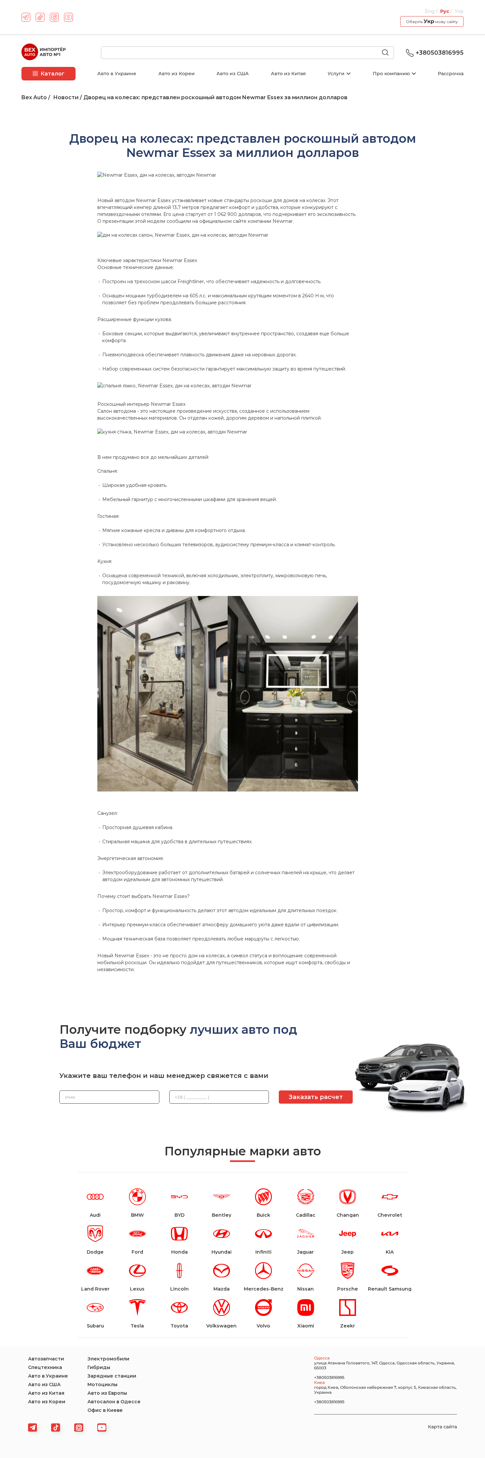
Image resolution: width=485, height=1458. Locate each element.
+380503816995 (440, 52)
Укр (459, 11)
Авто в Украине (116, 73)
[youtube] (68, 17)
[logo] (43, 53)
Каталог (52, 74)
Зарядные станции (111, 1376)
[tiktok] (40, 17)
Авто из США (232, 73)
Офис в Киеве (105, 1410)
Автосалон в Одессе (114, 1402)
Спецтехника (45, 1367)
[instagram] (54, 17)
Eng (430, 11)
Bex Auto (34, 97)
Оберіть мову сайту (432, 21)
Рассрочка (451, 73)
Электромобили (108, 1359)
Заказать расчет (316, 1097)
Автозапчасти (46, 1359)
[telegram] (25, 17)
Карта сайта (442, 1427)
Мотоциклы (102, 1384)
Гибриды (98, 1367)
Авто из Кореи (176, 73)
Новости (66, 97)
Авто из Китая (288, 73)
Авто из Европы (107, 1393)
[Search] (388, 53)
